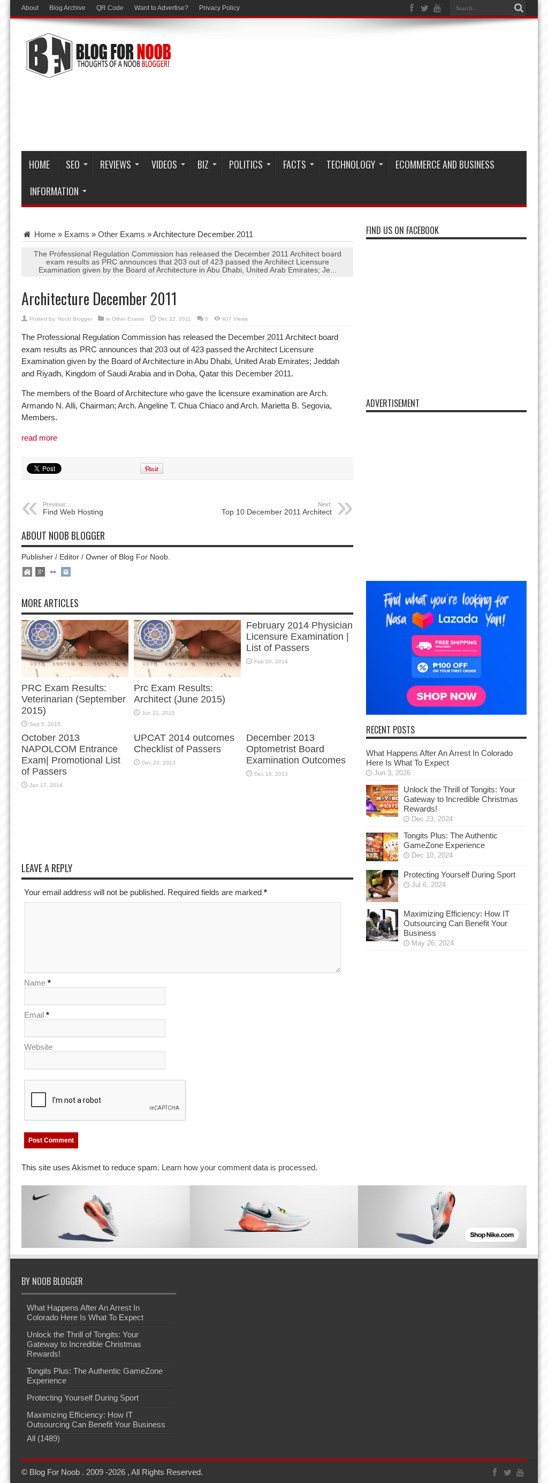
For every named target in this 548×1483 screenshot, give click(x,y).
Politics (246, 164)
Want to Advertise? (161, 8)
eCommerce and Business (444, 164)
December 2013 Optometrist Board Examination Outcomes (296, 749)
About (30, 8)
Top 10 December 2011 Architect (277, 508)
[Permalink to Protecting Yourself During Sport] (382, 899)
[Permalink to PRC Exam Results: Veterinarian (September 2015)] (74, 674)
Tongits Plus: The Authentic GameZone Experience (451, 840)
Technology (350, 164)
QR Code (110, 8)
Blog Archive (67, 8)
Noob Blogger (75, 319)
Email (34, 1014)
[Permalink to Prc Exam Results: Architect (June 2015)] (187, 674)
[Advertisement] (332, 113)
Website (38, 1046)
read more (39, 437)
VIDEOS (164, 164)
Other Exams (121, 234)
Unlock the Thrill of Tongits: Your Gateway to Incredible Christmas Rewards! (461, 799)
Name (34, 982)
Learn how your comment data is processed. (239, 1167)
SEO (73, 164)
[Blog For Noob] (96, 72)
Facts (294, 164)
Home (39, 164)
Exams (76, 234)
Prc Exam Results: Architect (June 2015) (179, 694)
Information (54, 191)
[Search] (519, 8)
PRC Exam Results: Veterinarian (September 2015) (73, 699)
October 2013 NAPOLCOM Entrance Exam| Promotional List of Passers (70, 754)
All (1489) (43, 1438)
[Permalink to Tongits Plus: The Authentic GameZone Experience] (382, 860)
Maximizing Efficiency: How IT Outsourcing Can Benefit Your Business (456, 923)
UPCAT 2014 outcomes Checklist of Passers (184, 743)
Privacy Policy (219, 8)
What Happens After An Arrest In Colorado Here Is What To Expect (439, 757)
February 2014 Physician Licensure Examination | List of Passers (299, 636)
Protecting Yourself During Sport (459, 874)
